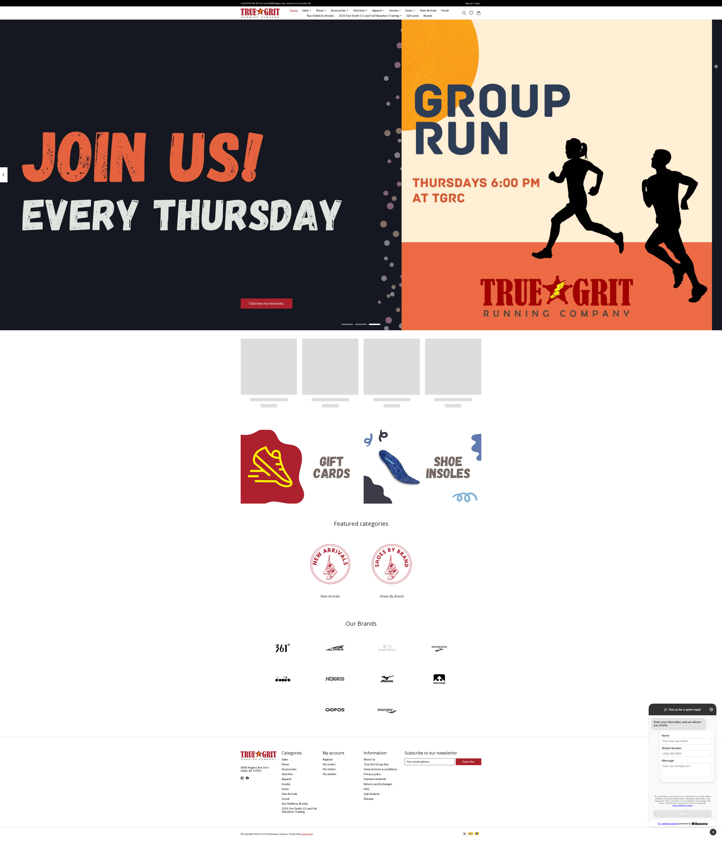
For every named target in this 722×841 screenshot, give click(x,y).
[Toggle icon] (464, 13)
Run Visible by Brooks (320, 15)
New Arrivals (428, 10)
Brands (427, 15)
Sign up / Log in (472, 3)
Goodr (445, 10)
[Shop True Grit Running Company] (260, 13)
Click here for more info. (266, 303)
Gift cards (413, 15)
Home (294, 10)
